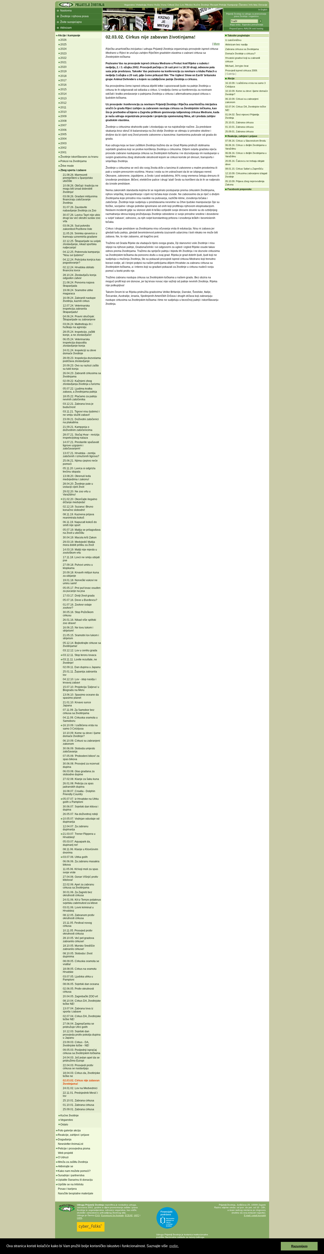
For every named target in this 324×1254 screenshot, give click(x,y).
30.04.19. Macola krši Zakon (80, 537)
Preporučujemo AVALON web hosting (246, 29)
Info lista (253, 5)
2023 (63, 53)
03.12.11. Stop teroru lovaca (79, 655)
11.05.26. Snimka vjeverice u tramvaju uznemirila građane (80, 235)
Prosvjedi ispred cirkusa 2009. (241, 70)
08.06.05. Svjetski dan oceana (81, 984)
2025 (63, 44)
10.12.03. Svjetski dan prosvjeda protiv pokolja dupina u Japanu (82, 1034)
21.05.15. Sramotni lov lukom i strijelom (81, 637)
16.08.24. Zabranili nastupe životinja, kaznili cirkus (79, 299)
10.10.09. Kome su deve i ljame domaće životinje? (82, 734)
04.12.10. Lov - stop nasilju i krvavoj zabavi (79, 681)
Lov (182, 5)
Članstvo (243, 5)
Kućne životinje (201, 5)
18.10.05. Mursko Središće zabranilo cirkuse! (79, 947)
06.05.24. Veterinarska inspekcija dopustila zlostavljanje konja (76, 342)
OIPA (79, 1218)
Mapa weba (235, 25)
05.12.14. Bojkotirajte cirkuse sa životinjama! (82, 644)
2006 (63, 129)
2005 (63, 134)
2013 (63, 98)
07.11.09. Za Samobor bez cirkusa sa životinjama (78, 711)
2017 (63, 80)
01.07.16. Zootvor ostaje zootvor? (77, 606)
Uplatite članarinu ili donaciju (75, 1179)
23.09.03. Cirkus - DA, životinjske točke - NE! (76, 1044)
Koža (157, 5)
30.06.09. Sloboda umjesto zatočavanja (79, 750)
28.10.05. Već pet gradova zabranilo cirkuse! (78, 939)
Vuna (163, 5)
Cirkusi (171, 5)
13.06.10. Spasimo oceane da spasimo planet (81, 696)
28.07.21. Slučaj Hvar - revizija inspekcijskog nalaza (81, 436)
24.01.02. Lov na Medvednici (80, 1088)
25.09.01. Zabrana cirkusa (78, 1109)
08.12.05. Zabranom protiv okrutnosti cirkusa (78, 917)
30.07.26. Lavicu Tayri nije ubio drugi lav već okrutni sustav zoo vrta (81, 218)
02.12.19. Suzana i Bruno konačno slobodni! (78, 508)
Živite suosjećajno (71, 22)
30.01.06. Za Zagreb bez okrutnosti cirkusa (77, 894)
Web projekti (65, 1152)
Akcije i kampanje (69, 35)
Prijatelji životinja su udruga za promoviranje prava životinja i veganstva (246, 15)
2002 (63, 147)
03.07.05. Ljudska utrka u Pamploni (78, 978)
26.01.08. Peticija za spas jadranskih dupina (78, 785)
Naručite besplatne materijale (75, 1193)
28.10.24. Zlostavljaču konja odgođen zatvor (79, 276)
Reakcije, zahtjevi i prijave (73, 1134)
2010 (63, 111)
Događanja (64, 1139)
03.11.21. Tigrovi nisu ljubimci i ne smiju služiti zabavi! (81, 413)
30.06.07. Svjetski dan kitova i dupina (80, 808)
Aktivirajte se (65, 1166)
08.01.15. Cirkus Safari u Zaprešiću (244, 168)
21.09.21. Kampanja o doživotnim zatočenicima (77, 428)
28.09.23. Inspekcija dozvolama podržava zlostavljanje (82, 359)
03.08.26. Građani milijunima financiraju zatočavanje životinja (80, 199)
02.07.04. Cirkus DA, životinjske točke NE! (82, 1018)
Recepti (214, 5)
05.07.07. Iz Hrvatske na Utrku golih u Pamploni (81, 800)
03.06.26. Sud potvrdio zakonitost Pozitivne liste (77, 227)
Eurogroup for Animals (112, 1215)
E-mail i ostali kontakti (255, 1215)
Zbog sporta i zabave (73, 170)
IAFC (136, 1215)
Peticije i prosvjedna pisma (74, 1148)
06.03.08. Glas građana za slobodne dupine (79, 773)
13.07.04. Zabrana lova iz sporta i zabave (78, 1010)
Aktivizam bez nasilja (236, 44)
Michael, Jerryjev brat (236, 66)
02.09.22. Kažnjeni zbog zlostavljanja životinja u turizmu (81, 382)
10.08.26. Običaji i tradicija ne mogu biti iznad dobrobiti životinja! (80, 189)
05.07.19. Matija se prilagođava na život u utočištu (82, 531)
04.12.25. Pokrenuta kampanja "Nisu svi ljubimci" (81, 253)
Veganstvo (129, 5)
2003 (63, 143)
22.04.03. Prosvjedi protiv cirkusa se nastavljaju (78, 1067)
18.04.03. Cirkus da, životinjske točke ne (81, 1074)
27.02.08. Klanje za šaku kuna (81, 779)
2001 (63, 152)
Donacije (263, 5)
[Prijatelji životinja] (81, 6)
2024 (63, 48)
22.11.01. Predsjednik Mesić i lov (80, 1094)
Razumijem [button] (299, 1246)
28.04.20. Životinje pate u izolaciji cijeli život (78, 485)
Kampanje (232, 5)
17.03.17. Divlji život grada (79, 595)
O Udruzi (63, 1157)
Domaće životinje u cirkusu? (240, 53)
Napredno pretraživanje (252, 25)
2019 (63, 71)
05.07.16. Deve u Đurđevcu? (80, 600)
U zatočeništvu (233, 40)
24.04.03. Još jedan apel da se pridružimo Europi (81, 1059)
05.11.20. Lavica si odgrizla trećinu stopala (79, 470)
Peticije (222, 5)
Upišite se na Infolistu (71, 1184)
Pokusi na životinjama (73, 161)
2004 (63, 138)
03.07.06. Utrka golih (75, 857)
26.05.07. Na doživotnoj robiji (80, 814)
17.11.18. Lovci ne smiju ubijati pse (81, 559)
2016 (63, 84)
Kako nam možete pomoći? (74, 1171)
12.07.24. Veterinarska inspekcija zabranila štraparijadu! (76, 309)
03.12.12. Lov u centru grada (80, 650)
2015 (63, 89)
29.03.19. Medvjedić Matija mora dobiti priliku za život (79, 543)
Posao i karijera (67, 1188)
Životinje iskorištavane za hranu (79, 156)
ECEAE (129, 1215)
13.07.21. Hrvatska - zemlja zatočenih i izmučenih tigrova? (81, 455)
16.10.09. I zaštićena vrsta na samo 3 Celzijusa (80, 727)
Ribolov (189, 5)
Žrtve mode (67, 165)
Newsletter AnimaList (70, 1143)
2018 (63, 76)
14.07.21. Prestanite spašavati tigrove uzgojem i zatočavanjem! (81, 445)
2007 (63, 125)
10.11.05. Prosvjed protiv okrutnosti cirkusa (77, 932)
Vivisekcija (141, 5)
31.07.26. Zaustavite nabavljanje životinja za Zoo (79, 209)
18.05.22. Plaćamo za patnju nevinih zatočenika (80, 398)
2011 (63, 107)
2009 (63, 116)
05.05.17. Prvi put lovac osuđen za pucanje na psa (82, 589)
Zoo (177, 5)
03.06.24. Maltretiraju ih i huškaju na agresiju (77, 326)
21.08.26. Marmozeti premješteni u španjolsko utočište (78, 178)
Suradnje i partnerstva (71, 1175)
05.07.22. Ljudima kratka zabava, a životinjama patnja (80, 390)
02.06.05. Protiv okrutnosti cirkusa (78, 990)
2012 (63, 102)
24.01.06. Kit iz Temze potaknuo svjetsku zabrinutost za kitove (82, 901)
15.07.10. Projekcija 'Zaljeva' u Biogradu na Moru (81, 688)
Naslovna (66, 10)
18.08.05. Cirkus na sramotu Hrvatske (80, 970)
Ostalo (64, 1124)
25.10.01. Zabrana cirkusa (78, 1100)
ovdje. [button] (174, 1246)
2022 (63, 57)
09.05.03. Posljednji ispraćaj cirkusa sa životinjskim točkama (81, 1051)
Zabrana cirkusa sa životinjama (242, 49)
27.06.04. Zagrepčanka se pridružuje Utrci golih (78, 1025)
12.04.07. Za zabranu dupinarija (75, 828)
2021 (63, 62)
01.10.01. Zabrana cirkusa (78, 1104)
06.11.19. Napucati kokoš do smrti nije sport (80, 524)
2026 (63, 39)
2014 (63, 93)
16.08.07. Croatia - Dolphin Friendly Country (79, 793)
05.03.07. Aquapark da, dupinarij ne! (77, 843)
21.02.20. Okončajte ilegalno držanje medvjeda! (80, 501)
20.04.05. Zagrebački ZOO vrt (80, 996)
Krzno (150, 5)
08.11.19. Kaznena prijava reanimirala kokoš (78, 516)
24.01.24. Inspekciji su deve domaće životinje (79, 352)
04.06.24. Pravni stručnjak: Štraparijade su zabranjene (79, 318)
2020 (63, 66)
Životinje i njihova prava (74, 16)
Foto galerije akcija (69, 1130)
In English (262, 10)
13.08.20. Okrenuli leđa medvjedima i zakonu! (77, 478)
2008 (63, 120)
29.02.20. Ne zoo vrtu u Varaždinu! (77, 493)
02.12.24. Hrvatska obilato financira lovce (78, 269)
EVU (97, 1215)
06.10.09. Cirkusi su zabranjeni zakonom (81, 742)
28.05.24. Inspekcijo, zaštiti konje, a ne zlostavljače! (79, 333)
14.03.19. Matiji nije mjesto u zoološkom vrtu (80, 551)
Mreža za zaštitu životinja (73, 1162)
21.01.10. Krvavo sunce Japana (77, 704)
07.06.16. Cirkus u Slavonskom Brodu (245, 140)
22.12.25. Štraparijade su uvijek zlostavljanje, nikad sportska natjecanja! (82, 244)
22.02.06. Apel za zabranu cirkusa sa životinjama (78, 886)
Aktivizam (66, 27)
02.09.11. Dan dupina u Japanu (82, 667)
